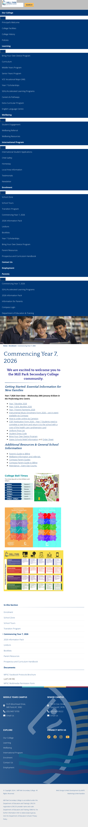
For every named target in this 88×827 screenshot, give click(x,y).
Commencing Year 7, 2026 (13, 214)
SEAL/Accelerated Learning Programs (18, 91)
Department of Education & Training (18, 313)
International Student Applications (17, 152)
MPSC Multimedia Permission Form (19, 683)
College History (8, 34)
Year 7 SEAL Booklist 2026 (20, 406)
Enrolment (7, 187)
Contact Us (7, 262)
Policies (5, 40)
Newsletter (6, 181)
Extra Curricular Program (13, 103)
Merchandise (80, 793)
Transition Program (10, 209)
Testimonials (7, 175)
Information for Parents (12, 301)
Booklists (6, 232)
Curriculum (7, 61)
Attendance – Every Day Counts (23, 465)
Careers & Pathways (10, 97)
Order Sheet (48, 439)
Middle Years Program (11, 67)
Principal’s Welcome (10, 22)
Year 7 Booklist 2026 (18, 403)
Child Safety (7, 158)
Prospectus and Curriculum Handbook (19, 256)
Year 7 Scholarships (10, 85)
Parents (5, 274)
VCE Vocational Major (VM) (13, 79)
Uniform (5, 226)
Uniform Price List (17, 430)
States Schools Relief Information (23, 439)
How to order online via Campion (23, 418)
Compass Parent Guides (19, 459)
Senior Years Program (11, 73)
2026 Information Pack (12, 220)
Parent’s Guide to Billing (19, 453)
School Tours (7, 203)
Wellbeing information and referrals (25, 456)
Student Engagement (11, 124)
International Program (13, 142)
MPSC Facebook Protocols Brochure (20, 674)
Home (5, 346)
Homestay (6, 163)
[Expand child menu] (3, 17)
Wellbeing (7, 115)
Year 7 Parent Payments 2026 (22, 409)
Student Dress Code (18, 433)
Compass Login (8, 307)
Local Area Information (12, 169)
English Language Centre (13, 109)
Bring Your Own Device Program (16, 55)
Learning (6, 46)
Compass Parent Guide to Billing (23, 462)
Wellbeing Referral (10, 130)
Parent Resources (9, 250)
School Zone (7, 197)
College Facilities (9, 28)
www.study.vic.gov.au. (29, 813)
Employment (8, 268)
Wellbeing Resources (11, 136)
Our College (7, 12)
